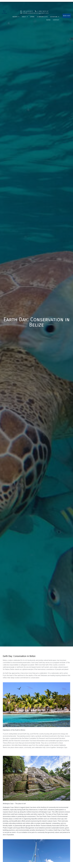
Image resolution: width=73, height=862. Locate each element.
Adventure (53, 17)
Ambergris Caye (42, 17)
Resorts (15, 17)
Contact (56, 20)
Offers (32, 17)
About (24, 17)
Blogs (48, 20)
